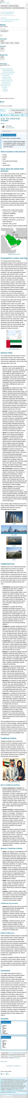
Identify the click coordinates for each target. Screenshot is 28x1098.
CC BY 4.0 (10, 1056)
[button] (5, 89)
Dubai (14, 523)
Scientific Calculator (7, 79)
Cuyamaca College (10, 127)
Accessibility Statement (11, 1090)
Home (7, 115)
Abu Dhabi (14, 535)
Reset (2, 40)
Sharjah (14, 545)
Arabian (10, 254)
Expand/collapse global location (26, 115)
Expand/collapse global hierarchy (2, 115)
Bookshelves (16, 115)
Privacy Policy (15, 1089)
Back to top (3, 1061)
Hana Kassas (17, 1057)
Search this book (4, 26)
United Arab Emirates (14, 349)
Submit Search (4, 31)
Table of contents (7, 131)
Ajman (14, 559)
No (8, 1074)
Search (3, 1096)
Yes (3, 1074)
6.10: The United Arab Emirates (15, 1052)
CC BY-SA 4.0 (16, 254)
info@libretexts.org (11, 1092)
